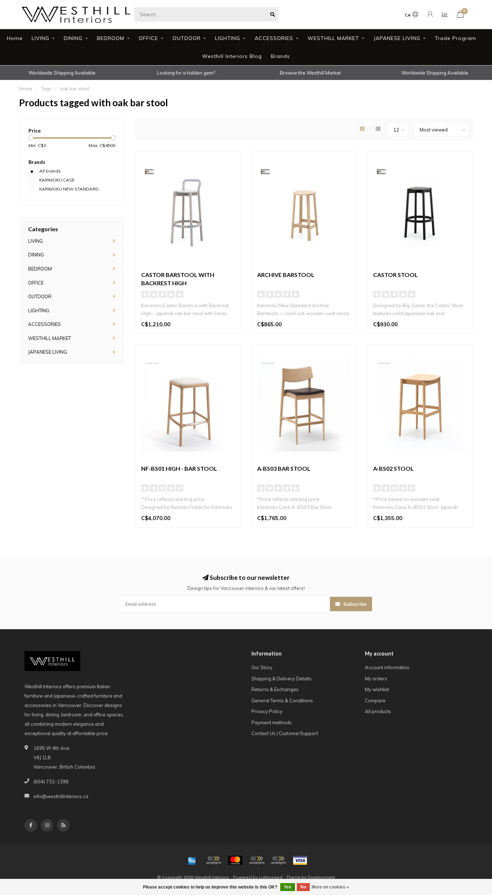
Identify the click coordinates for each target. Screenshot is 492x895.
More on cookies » (330, 887)
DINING (73, 38)
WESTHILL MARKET (333, 38)
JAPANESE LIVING (397, 38)
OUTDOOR (187, 38)
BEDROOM (110, 38)
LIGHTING (227, 38)
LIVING (40, 38)
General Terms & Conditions (282, 700)
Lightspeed (270, 877)
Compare (375, 700)
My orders (376, 678)
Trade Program (455, 38)
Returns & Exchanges (275, 689)
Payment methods (271, 722)
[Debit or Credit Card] (214, 860)
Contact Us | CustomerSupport (284, 733)
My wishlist (377, 689)
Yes (287, 887)
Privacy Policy (266, 711)
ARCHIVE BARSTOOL (285, 274)
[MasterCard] (235, 860)
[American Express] (192, 860)
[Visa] (300, 860)
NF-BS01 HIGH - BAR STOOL (179, 468)
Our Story (261, 667)
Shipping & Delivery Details (281, 678)
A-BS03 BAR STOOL (283, 468)
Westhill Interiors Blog (232, 56)
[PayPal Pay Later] (278, 860)
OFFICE (148, 38)
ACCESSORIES (274, 38)
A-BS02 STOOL (393, 468)
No (303, 887)
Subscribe (354, 604)
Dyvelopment (321, 877)
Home (15, 38)
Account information (387, 667)
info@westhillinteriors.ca (60, 796)
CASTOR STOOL (395, 274)
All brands (50, 171)
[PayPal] (257, 860)
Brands (280, 56)
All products (378, 711)
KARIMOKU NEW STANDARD (69, 189)
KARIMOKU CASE (57, 180)
